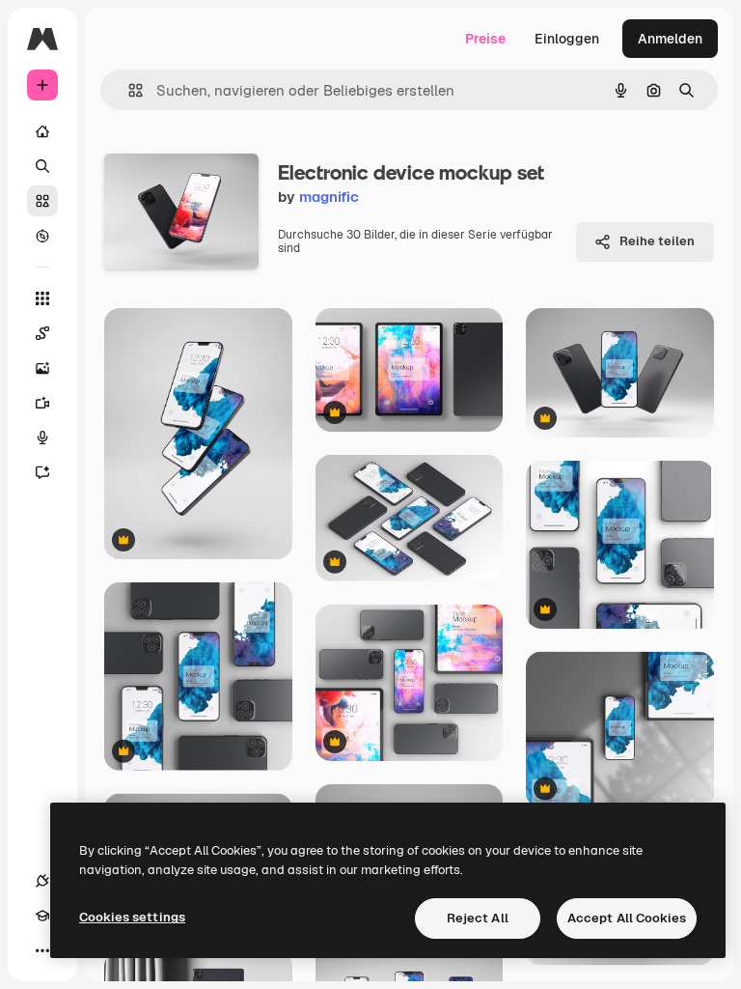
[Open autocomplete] (127, 90)
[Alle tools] (42, 298)
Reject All (477, 918)
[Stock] (42, 200)
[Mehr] (42, 950)
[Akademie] (42, 915)
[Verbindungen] (42, 880)
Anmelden (670, 38)
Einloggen (567, 38)
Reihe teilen (657, 241)
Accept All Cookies (626, 918)
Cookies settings (132, 917)
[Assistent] (42, 472)
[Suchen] (42, 166)
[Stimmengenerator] (42, 437)
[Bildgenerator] (42, 368)
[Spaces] (42, 333)
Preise (485, 38)
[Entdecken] (42, 235)
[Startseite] (42, 131)
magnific (329, 196)
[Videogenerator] (42, 402)
